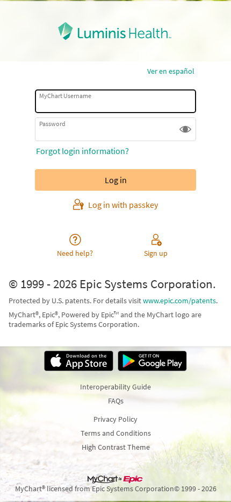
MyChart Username (65, 96)
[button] (185, 129)
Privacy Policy (115, 419)
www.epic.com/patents (179, 300)
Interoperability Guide (115, 387)
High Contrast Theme (116, 447)
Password (52, 124)
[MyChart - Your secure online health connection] (116, 31)
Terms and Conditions (116, 433)
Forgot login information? (82, 150)
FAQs (116, 401)
